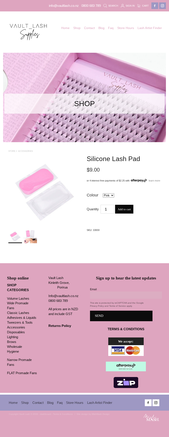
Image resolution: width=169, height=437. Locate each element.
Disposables (16, 332)
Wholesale (14, 346)
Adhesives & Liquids (21, 317)
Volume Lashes (18, 298)
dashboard (45, 414)
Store (11, 151)
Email (93, 289)
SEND (99, 315)
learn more (154, 180)
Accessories (25, 151)
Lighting (12, 337)
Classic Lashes (18, 313)
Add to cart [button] (124, 209)
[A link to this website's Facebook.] (154, 5)
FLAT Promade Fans (22, 373)
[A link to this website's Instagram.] (162, 5)
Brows (11, 342)
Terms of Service (117, 306)
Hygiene (13, 351)
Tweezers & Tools (20, 322)
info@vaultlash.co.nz (64, 5)
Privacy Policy (97, 306)
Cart (145, 5)
